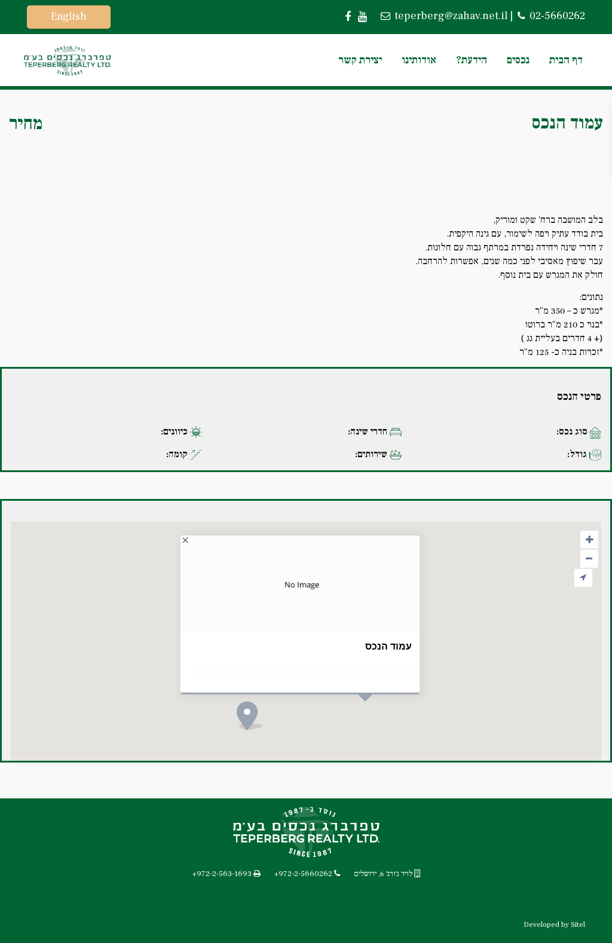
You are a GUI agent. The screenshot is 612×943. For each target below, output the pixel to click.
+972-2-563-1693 (222, 873)
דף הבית (566, 60)
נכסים (518, 60)
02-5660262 (556, 16)
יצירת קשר (360, 60)
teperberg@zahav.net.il (449, 16)
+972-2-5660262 (303, 873)
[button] (272, 737)
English (69, 16)
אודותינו (419, 60)
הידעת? (471, 60)
